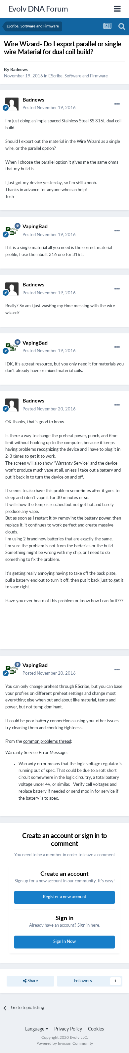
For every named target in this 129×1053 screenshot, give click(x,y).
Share (32, 981)
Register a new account (64, 897)
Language (35, 1029)
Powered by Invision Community (64, 1043)
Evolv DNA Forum (38, 9)
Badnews (19, 70)
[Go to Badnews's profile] (12, 104)
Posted (49, 108)
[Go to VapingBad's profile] (12, 230)
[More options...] (117, 104)
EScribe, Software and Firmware (78, 76)
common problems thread (47, 741)
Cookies (96, 1029)
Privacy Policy (68, 1029)
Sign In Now (64, 942)
